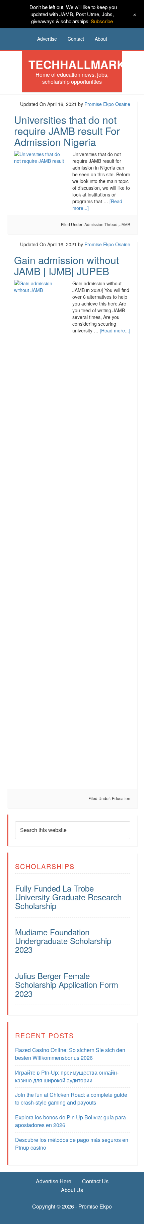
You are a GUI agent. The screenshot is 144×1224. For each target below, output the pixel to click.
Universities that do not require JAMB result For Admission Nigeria (67, 130)
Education (121, 798)
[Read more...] (115, 330)
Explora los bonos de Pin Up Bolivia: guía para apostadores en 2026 (70, 1121)
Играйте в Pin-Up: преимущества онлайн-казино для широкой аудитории (67, 1076)
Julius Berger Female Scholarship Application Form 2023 (66, 984)
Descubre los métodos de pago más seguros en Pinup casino (71, 1143)
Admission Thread (101, 224)
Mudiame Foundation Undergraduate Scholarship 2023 (63, 941)
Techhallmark (76, 64)
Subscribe (102, 21)
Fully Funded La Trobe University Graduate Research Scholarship (68, 897)
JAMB (125, 224)
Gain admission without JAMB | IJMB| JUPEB (66, 265)
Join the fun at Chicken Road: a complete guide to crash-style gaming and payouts (71, 1098)
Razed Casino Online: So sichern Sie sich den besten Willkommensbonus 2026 (70, 1053)
